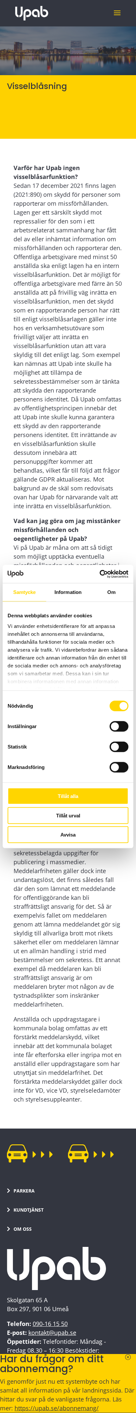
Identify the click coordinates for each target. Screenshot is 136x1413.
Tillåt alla (68, 796)
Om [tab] (111, 592)
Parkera (24, 1191)
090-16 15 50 (50, 1324)
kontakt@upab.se (52, 1333)
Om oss (23, 1229)
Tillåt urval (68, 815)
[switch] (119, 726)
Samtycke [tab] (24, 592)
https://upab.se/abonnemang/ (57, 1408)
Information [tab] (68, 592)
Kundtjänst (29, 1210)
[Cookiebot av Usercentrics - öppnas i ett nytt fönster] (99, 574)
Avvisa (68, 835)
